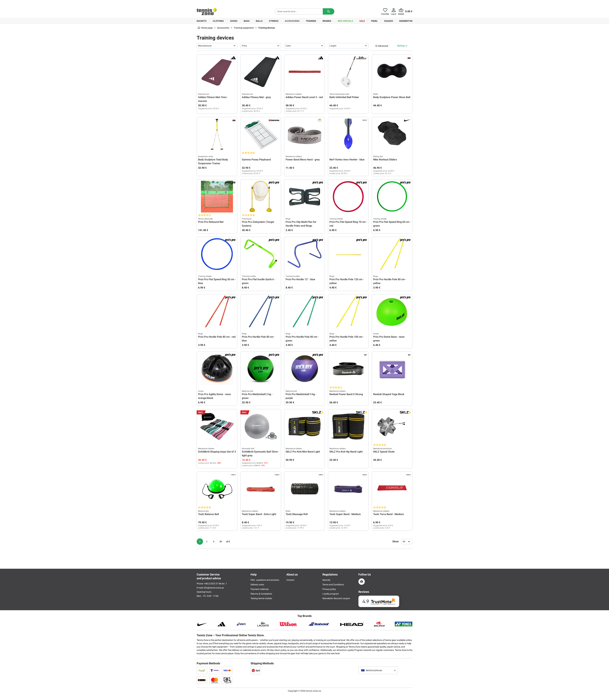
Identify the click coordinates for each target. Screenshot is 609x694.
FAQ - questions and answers (265, 580)
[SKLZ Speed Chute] (392, 426)
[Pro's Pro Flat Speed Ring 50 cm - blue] (217, 254)
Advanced (383, 46)
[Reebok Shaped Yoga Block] (392, 369)
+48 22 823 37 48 (214, 2)
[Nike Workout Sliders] (392, 134)
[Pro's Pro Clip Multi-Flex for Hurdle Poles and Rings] (304, 196)
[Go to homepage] (207, 11)
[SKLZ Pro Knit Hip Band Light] (348, 426)
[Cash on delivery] (227, 680)
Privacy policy (329, 589)
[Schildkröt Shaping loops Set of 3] (217, 426)
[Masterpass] (202, 680)
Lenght (332, 45)
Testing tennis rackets (261, 598)
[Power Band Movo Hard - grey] (304, 134)
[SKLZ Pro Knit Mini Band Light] (304, 426)
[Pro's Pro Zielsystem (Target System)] (261, 196)
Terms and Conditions (333, 584)
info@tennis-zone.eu (214, 587)
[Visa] (227, 670)
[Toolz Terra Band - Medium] (392, 489)
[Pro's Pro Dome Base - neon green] (392, 311)
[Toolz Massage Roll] (304, 489)
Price (244, 45)
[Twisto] (214, 670)
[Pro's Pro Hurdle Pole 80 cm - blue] (261, 311)
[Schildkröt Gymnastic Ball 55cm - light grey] (261, 426)
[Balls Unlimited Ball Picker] (348, 72)
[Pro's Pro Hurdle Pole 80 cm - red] (217, 311)
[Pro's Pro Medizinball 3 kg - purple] (304, 369)
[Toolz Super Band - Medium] (348, 489)
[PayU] (202, 670)
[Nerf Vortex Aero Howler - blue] (348, 134)
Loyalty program (330, 593)
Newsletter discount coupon (336, 598)
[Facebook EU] (361, 581)
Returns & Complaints (261, 593)
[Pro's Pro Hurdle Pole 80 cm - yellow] (392, 254)
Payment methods (260, 589)
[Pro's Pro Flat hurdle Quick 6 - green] (261, 254)
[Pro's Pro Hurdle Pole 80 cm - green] (304, 311)
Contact (290, 580)
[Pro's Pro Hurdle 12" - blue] (304, 254)
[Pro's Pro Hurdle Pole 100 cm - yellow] (348, 311)
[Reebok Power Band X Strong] (348, 369)
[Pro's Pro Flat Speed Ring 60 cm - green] (392, 196)
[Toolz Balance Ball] (217, 489)
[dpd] (256, 670)
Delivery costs (257, 584)
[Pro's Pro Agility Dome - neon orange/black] (217, 369)
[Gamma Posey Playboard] (261, 134)
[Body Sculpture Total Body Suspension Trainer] (217, 134)
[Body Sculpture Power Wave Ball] (392, 72)
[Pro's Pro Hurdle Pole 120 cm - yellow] (348, 254)
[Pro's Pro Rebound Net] (217, 196)
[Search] (328, 11)
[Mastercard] (214, 680)
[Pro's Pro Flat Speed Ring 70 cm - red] (348, 196)
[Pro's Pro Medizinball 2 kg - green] (261, 369)
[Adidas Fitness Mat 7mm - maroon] (217, 72)
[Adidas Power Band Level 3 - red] (304, 72)
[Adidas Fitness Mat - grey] (261, 72)
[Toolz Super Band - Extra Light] (261, 489)
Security (326, 580)
